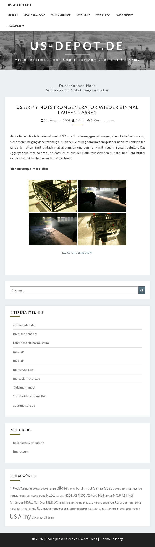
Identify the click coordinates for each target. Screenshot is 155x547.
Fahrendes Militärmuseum (31, 343)
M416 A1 (119, 495)
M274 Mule (83, 15)
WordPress (89, 539)
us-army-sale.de (24, 405)
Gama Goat (102, 488)
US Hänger (37, 517)
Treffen (136, 508)
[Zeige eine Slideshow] (77, 252)
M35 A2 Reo (103, 15)
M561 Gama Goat (34, 15)
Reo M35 (32, 508)
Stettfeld (113, 508)
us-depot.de (20, 4)
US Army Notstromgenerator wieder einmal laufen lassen (77, 109)
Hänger (22, 495)
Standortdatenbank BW (29, 396)
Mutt (111, 502)
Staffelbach (103, 509)
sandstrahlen (84, 508)
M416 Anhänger (61, 15)
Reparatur (44, 508)
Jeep (29, 495)
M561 (28, 502)
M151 (50, 495)
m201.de (18, 361)
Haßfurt (14, 495)
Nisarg (118, 539)
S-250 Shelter (124, 15)
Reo (25, 508)
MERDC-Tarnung (86, 503)
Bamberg (51, 488)
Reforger (121, 502)
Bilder (62, 488)
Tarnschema (124, 508)
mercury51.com (23, 370)
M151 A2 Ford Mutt (92, 495)
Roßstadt (71, 508)
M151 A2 (13, 15)
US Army (20, 516)
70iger (36, 488)
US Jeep (48, 517)
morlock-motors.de (26, 378)
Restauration (59, 508)
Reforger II (16, 508)
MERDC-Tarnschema (69, 502)
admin (80, 120)
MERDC (52, 502)
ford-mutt (84, 488)
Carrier (71, 488)
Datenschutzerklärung (28, 443)
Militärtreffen (101, 502)
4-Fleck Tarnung (21, 488)
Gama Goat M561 (122, 488)
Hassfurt (137, 488)
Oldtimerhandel (24, 387)
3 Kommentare (102, 120)
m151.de (18, 352)
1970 (44, 488)
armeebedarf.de (24, 325)
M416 (109, 495)
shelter (94, 509)
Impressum (21, 451)
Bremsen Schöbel (25, 334)
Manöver (39, 502)
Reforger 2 (134, 502)
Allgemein (14, 25)
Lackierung (38, 495)
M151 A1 (60, 495)
